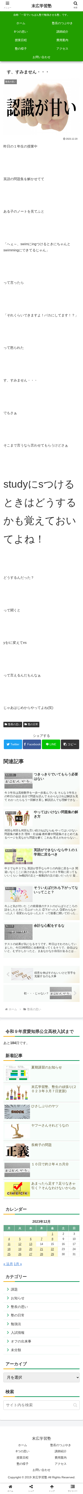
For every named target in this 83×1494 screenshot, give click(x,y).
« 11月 (8, 1264)
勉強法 (16, 1324)
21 (41, 1249)
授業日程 (23, 1457)
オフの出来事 (21, 1341)
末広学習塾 (41, 6)
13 (30, 1244)
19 (19, 1249)
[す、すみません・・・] (51, 905)
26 (19, 1254)
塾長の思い (14, 724)
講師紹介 (61, 1451)
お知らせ (17, 1298)
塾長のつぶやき (60, 1445)
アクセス (61, 1463)
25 (8, 1254)
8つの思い (22, 1451)
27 (30, 1254)
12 (19, 1244)
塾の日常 (33, 724)
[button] (70, 744)
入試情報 (17, 1332)
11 (9, 1244)
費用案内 (61, 1457)
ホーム (22, 1445)
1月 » (18, 1264)
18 (8, 1249)
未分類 (16, 1350)
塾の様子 (23, 1463)
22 (52, 1249)
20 (30, 1249)
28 (41, 1254)
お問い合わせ (41, 1470)
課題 (14, 1289)
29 (52, 1254)
